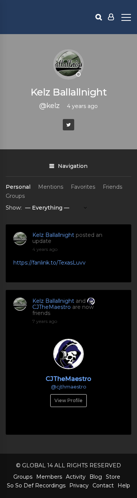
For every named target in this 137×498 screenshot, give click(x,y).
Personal (18, 186)
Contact (103, 485)
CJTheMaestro (51, 307)
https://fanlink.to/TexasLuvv (49, 262)
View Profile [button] (68, 400)
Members (49, 476)
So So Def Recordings (36, 485)
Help (124, 485)
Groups (15, 196)
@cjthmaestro (68, 387)
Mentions (50, 186)
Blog (95, 476)
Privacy (79, 485)
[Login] (111, 17)
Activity (76, 476)
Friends (112, 186)
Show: (14, 207)
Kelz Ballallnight (53, 235)
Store (113, 476)
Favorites (83, 186)
